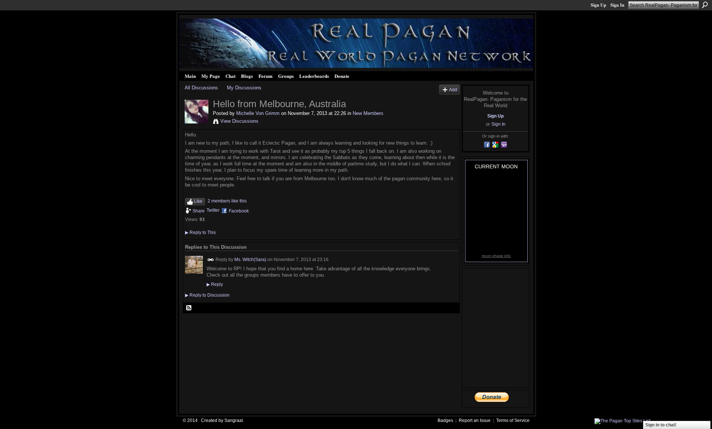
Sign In (617, 5)
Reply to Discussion (207, 295)
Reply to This (200, 232)
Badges (445, 420)
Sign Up (598, 5)
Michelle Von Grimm (258, 113)
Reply (215, 284)
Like (198, 201)
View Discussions (239, 121)
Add (453, 89)
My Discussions (244, 87)
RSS (189, 308)
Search (705, 4)
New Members (368, 113)
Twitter (213, 210)
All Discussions (201, 87)
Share (198, 211)
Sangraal (233, 420)
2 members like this (227, 201)
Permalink (210, 259)
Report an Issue (475, 420)
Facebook (239, 211)
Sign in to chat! (660, 425)
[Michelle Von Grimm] (196, 122)
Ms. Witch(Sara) (250, 259)
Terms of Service (513, 420)
